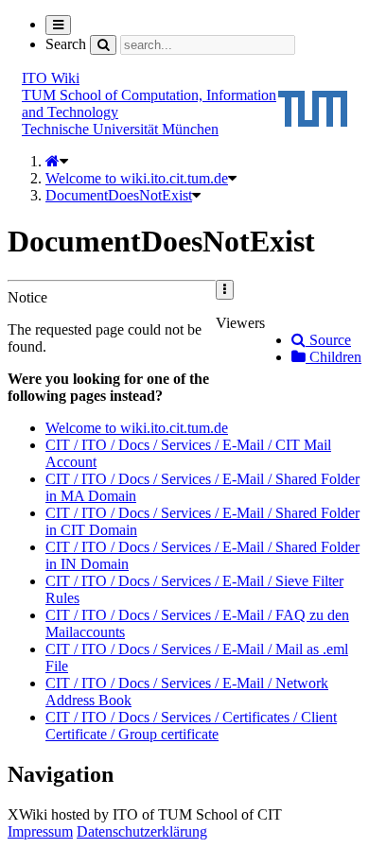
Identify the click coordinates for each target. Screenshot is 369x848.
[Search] (103, 45)
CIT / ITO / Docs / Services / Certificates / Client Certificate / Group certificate (191, 725)
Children (333, 357)
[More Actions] (225, 290)
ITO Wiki (50, 78)
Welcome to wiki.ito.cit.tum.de (136, 178)
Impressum (40, 831)
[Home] (52, 161)
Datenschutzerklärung (142, 831)
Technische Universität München (120, 129)
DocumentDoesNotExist (118, 195)
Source (328, 340)
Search (65, 44)
